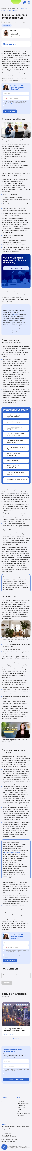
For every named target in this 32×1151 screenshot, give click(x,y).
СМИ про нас (4, 1108)
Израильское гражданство (20, 1100)
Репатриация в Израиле (23, 1103)
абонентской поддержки (12, 852)
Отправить (7, 982)
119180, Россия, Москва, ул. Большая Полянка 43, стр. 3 (15, 1126)
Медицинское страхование (20, 1116)
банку (15, 314)
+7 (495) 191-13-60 (6, 1135)
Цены (2, 1112)
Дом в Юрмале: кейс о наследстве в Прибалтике (14, 1030)
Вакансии (3, 1106)
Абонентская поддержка (23, 1113)
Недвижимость (21, 1105)
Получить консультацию (16, 1079)
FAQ (2, 1110)
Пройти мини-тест (16, 268)
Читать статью (8, 1034)
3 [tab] (16, 1038)
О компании (4, 1100)
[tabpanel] (16, 732)
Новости (3, 1102)
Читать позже (6, 25)
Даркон (19, 1109)
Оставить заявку (10, 111)
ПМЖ (18, 1111)
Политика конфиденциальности (17, 103)
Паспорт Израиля (21, 1107)
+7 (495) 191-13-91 (6, 1132)
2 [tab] (15, 1038)
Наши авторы (4, 1104)
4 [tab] (18, 1038)
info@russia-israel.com (11, 1139)
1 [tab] (13, 1038)
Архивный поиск (21, 1119)
